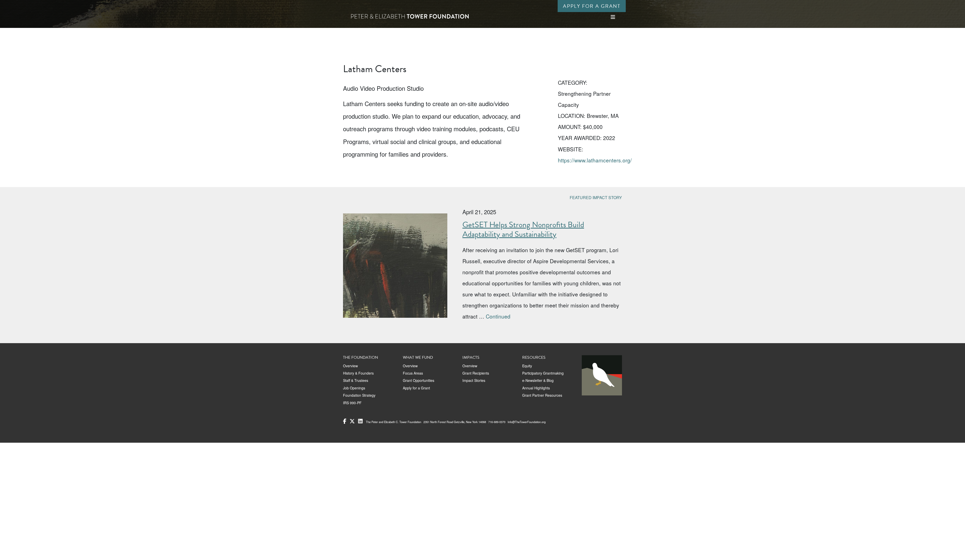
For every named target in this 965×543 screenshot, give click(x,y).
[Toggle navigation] (613, 17)
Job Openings (354, 387)
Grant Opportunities (418, 380)
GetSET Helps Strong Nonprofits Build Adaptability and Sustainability (523, 229)
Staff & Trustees (355, 380)
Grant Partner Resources (542, 395)
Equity (527, 365)
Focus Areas (413, 373)
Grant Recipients (475, 373)
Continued (498, 316)
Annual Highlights (536, 387)
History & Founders (358, 373)
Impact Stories (473, 380)
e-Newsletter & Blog (538, 380)
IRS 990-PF (352, 402)
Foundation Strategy (359, 395)
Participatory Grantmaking (543, 373)
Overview (350, 365)
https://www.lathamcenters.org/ (595, 160)
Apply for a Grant (591, 6)
